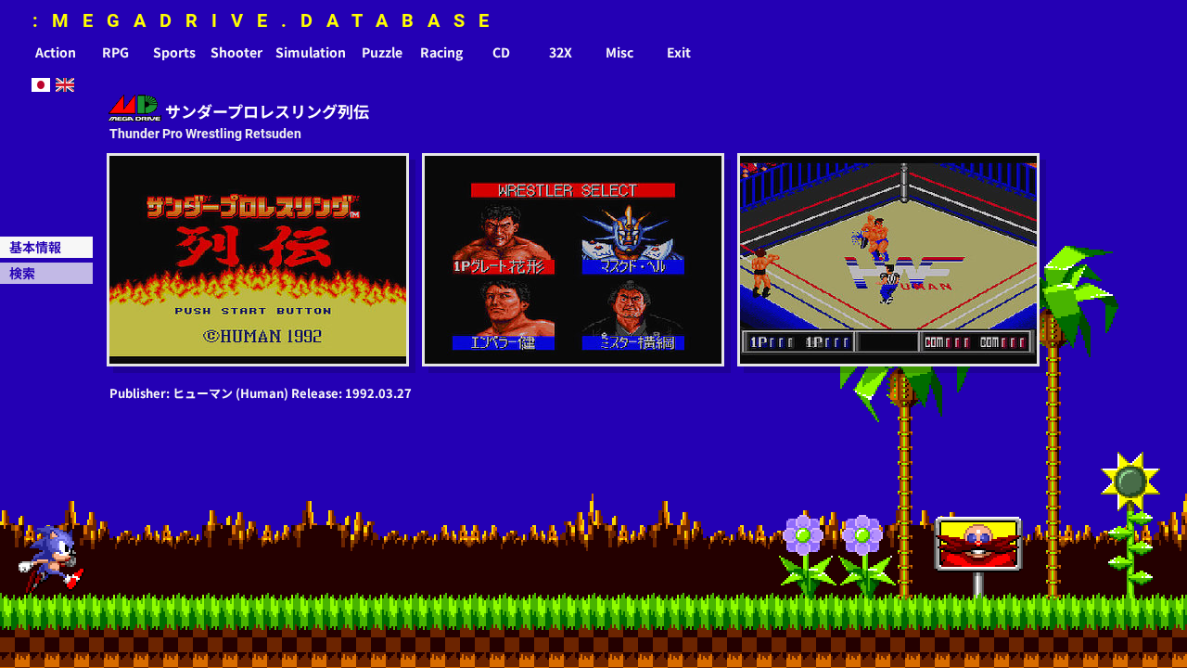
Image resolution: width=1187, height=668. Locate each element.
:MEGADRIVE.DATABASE (267, 20)
